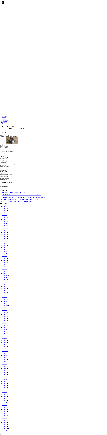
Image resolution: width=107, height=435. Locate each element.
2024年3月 (4, 269)
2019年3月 (4, 396)
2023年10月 (4, 279)
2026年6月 (4, 210)
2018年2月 (4, 424)
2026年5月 (4, 212)
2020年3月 (4, 370)
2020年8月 (4, 359)
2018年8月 (4, 411)
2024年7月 (4, 260)
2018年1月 (4, 426)
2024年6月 (4, 262)
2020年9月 (4, 357)
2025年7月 (4, 234)
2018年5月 (4, 418)
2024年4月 (4, 266)
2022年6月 (4, 312)
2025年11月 (4, 225)
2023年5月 (4, 290)
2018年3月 (4, 422)
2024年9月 (4, 256)
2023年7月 (4, 286)
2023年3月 (4, 294)
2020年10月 (4, 355)
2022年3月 (4, 318)
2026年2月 (4, 219)
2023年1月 (4, 299)
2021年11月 (4, 327)
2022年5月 (4, 314)
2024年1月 (4, 273)
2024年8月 (4, 258)
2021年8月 (4, 333)
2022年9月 (4, 307)
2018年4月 (4, 420)
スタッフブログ (4, 132)
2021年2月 (4, 346)
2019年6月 (4, 389)
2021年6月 (4, 338)
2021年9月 (4, 331)
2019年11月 (4, 379)
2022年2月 (4, 320)
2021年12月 (4, 325)
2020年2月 (4, 372)
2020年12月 (4, 351)
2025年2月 (4, 245)
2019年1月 (4, 400)
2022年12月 (4, 301)
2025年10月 (4, 228)
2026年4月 (4, 215)
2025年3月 (4, 243)
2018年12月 (4, 402)
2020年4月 (4, 368)
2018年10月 (4, 407)
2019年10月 (4, 381)
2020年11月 (4, 353)
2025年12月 (4, 223)
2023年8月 (4, 284)
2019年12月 (4, 377)
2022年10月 (4, 305)
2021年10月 (4, 329)
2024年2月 (4, 271)
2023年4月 (4, 292)
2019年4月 (4, 394)
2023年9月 (4, 282)
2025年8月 (4, 232)
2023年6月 (4, 288)
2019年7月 (4, 387)
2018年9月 (4, 409)
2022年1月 (4, 323)
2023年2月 (4, 297)
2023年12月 (4, 275)
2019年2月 (4, 398)
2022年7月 (4, 310)
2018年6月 (4, 415)
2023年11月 (4, 277)
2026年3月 (4, 217)
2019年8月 (4, 385)
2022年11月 (4, 303)
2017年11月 (4, 430)
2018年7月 (4, 413)
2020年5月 (4, 366)
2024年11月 (4, 251)
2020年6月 (4, 364)
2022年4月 (4, 316)
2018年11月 (4, 405)
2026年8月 (4, 206)
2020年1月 (4, 374)
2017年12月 (4, 428)
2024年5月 (4, 264)
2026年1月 (4, 221)
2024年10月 (4, 253)
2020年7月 (4, 361)
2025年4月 (4, 241)
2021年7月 (4, 336)
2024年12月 (4, 249)
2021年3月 (4, 344)
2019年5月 (4, 392)
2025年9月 (4, 230)
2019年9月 (4, 383)
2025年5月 (4, 238)
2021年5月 (4, 340)
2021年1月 (4, 348)
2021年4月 (4, 342)
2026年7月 (4, 208)
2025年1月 (4, 247)
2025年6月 (4, 236)
